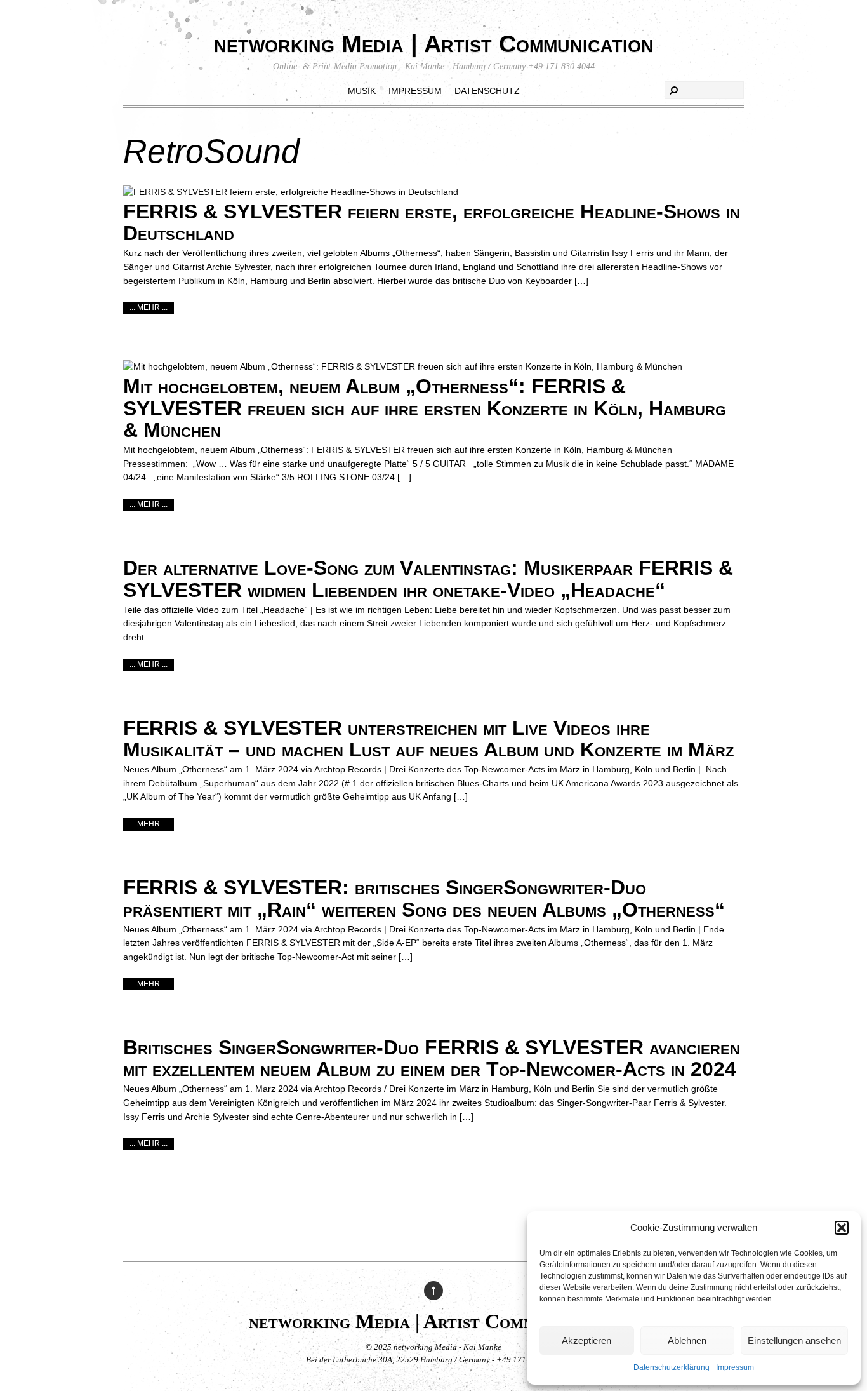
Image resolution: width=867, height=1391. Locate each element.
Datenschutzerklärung (671, 1367)
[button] (841, 1227)
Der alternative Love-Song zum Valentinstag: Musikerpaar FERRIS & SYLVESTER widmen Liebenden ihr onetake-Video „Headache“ (428, 578)
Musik (362, 91)
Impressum (735, 1367)
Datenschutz (487, 91)
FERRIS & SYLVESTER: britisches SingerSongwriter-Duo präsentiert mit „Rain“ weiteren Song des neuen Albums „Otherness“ (424, 898)
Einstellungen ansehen (794, 1340)
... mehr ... (148, 307)
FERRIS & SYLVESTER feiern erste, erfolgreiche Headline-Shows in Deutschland (431, 222)
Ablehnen (687, 1340)
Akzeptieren (586, 1340)
